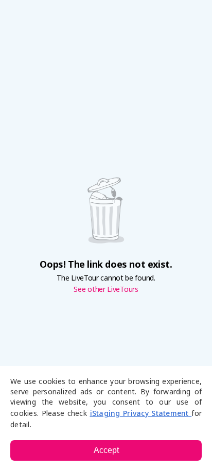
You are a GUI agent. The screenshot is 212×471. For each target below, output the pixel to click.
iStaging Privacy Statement (141, 413)
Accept (106, 450)
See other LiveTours (106, 289)
